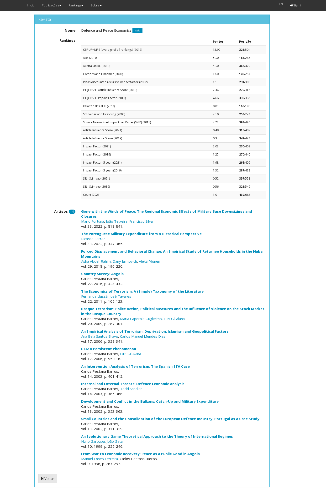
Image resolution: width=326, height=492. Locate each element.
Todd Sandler (131, 388)
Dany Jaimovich (125, 261)
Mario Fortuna (92, 221)
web (137, 30)
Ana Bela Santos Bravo (99, 336)
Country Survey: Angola (102, 273)
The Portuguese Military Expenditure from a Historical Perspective (141, 233)
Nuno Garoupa (93, 441)
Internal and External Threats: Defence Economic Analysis (132, 383)
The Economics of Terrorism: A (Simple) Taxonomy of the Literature (142, 291)
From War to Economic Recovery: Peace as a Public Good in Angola (140, 453)
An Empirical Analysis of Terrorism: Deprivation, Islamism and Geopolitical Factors (155, 331)
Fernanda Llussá (94, 296)
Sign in (298, 5)
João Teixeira (116, 221)
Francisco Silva (141, 221)
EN (281, 4)
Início (31, 5)
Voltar (48, 478)
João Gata (115, 441)
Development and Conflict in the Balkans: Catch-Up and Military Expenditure (150, 401)
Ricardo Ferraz (93, 238)
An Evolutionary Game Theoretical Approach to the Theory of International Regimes (157, 436)
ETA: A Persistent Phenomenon (108, 348)
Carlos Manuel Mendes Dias (142, 336)
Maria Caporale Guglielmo (141, 318)
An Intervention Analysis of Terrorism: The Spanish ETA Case (135, 366)
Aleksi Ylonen (149, 261)
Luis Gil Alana (174, 318)
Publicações (50, 5)
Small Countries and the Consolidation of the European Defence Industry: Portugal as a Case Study (170, 418)
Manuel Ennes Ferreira (99, 458)
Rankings (74, 5)
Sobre (94, 5)
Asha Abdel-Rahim (96, 261)
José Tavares (120, 296)
